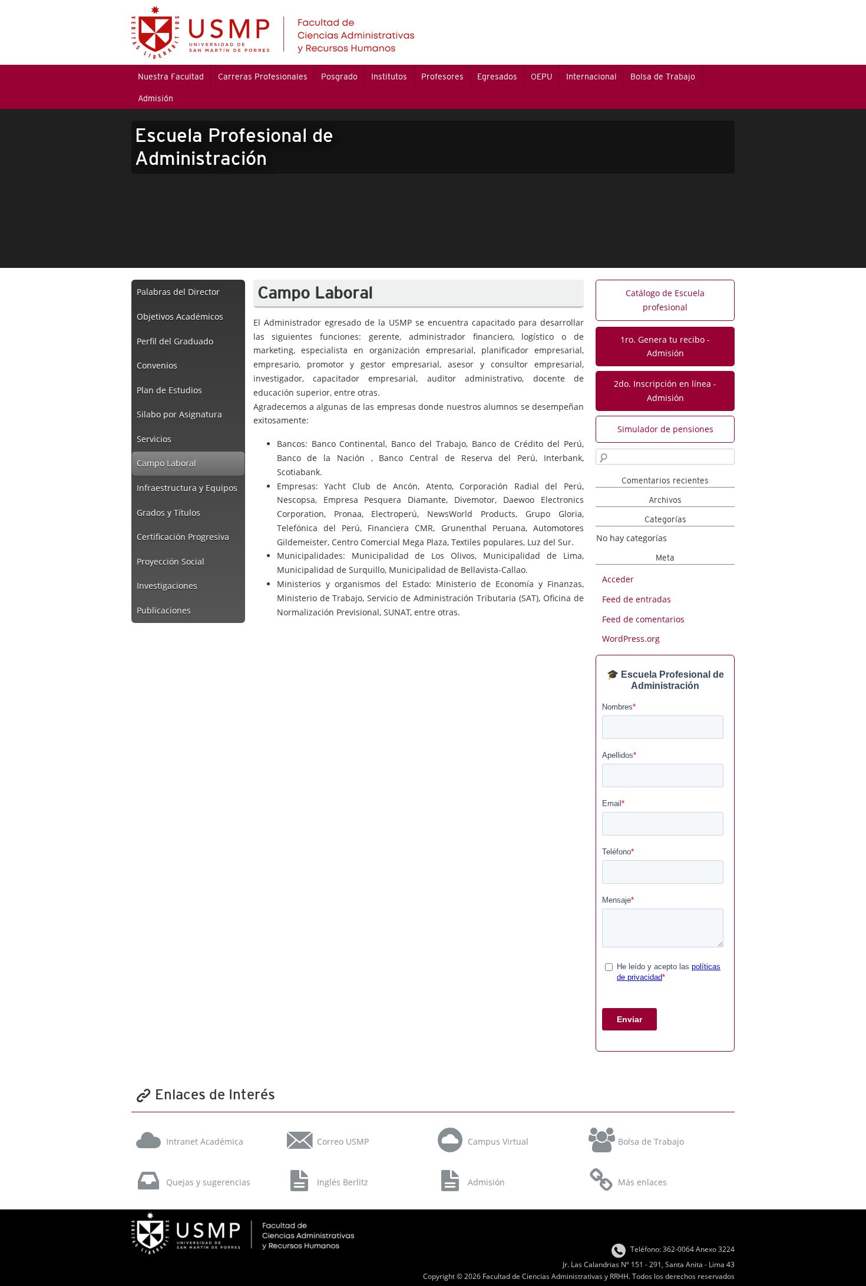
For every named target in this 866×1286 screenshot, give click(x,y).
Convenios (157, 365)
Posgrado (339, 76)
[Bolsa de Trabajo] (658, 1126)
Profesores (442, 76)
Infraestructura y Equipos (187, 487)
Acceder (618, 579)
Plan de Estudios (169, 390)
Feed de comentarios (643, 619)
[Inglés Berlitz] (356, 1166)
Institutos (389, 76)
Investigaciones (167, 585)
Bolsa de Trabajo (662, 76)
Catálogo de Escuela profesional (665, 300)
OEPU (541, 76)
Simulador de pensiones (665, 429)
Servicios (154, 439)
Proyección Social (170, 561)
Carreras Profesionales (263, 76)
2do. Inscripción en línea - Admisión (665, 390)
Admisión (155, 98)
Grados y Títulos (168, 512)
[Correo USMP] (356, 1126)
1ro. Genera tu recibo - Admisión (665, 346)
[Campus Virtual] (507, 1126)
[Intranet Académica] (205, 1126)
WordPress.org (631, 638)
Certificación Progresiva (183, 536)
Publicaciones (164, 610)
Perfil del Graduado (175, 341)
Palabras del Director (178, 291)
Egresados (497, 76)
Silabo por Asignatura (179, 414)
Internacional (591, 76)
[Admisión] (507, 1166)
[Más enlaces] (658, 1166)
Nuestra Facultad (171, 76)
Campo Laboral (166, 463)
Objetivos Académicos (180, 316)
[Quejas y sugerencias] (205, 1166)
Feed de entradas (636, 599)
